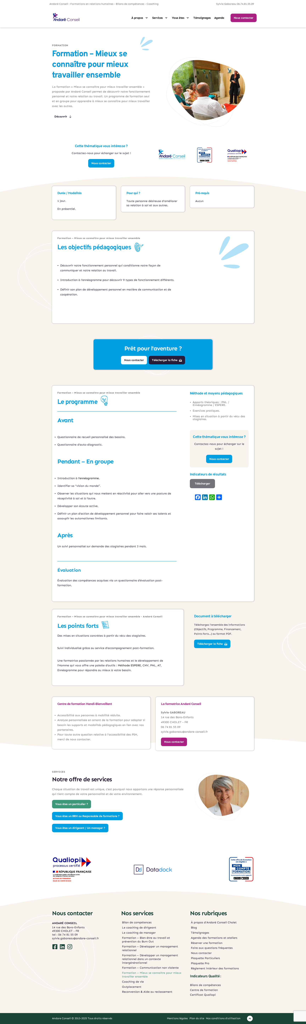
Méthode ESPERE (129, 665)
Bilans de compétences (205, 985)
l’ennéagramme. (89, 478)
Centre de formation (204, 990)
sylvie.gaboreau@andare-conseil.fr (75, 938)
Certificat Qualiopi (203, 994)
